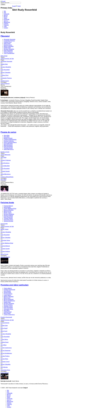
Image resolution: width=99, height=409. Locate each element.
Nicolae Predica (8, 305)
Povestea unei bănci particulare (14, 285)
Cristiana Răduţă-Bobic (10, 139)
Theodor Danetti (8, 148)
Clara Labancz (8, 288)
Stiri (5, 11)
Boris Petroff (7, 313)
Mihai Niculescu (8, 145)
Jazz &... (6, 21)
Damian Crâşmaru (9, 141)
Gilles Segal (7, 43)
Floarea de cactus (8, 132)
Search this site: (5, 2)
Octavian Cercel (8, 306)
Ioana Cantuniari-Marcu (10, 142)
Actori (19, 6)
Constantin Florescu (9, 40)
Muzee (5, 16)
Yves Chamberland (9, 53)
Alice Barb (6, 135)
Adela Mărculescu (9, 149)
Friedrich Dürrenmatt (9, 289)
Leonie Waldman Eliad (10, 208)
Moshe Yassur (8, 212)
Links (5, 26)
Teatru (5, 18)
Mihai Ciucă (7, 298)
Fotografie (6, 14)
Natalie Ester (7, 47)
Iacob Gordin (7, 207)
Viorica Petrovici (8, 52)
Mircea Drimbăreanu (9, 300)
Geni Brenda (7, 291)
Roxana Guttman (8, 215)
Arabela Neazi (8, 311)
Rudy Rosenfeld (8, 50)
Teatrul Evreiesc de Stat (7, 58)
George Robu (7, 292)
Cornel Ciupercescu (9, 314)
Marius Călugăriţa (8, 46)
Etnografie (6, 19)
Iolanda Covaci (8, 45)
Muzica (6, 15)
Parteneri (6, 25)
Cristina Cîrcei (8, 42)
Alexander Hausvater (9, 39)
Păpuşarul (5, 36)
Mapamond (7, 22)
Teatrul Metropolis (5, 154)
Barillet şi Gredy (8, 138)
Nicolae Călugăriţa (9, 49)
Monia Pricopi (7, 211)
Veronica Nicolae (8, 221)
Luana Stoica (7, 295)
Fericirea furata (7, 202)
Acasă (14, 6)
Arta (5, 12)
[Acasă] (3, 1)
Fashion (6, 23)
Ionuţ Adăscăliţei (8, 143)
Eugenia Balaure (8, 205)
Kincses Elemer (8, 293)
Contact (6, 27)
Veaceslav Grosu (8, 219)
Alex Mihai (7, 310)
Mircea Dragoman (9, 299)
